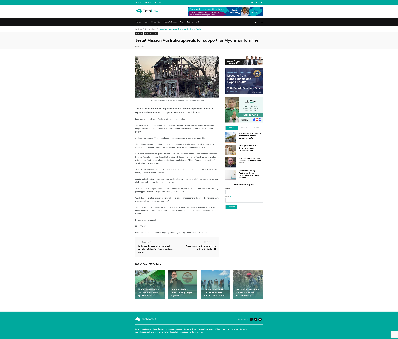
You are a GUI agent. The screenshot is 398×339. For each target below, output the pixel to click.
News (146, 22)
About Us (148, 2)
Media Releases (170, 22)
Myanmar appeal (149, 220)
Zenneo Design (199, 332)
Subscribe (231, 207)
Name (228, 189)
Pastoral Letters (186, 22)
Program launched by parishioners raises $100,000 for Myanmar (214, 292)
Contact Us (157, 2)
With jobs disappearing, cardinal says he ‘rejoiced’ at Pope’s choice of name (155, 249)
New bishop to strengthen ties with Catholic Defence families (250, 160)
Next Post (208, 242)
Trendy (256, 128)
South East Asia (151, 33)
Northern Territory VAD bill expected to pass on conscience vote (250, 135)
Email (228, 197)
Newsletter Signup (190, 329)
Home (138, 22)
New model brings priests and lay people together (181, 292)
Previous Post (147, 242)
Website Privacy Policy (222, 329)
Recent (231, 128)
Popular (244, 128)
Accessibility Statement (205, 329)
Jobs (198, 22)
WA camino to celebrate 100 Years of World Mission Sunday (248, 292)
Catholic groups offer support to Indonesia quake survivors (148, 292)
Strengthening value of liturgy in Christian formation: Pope (248, 148)
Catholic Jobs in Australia (174, 329)
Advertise (139, 2)
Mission (139, 33)
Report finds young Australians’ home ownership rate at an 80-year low (249, 174)
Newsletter (155, 22)
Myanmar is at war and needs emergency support (160, 232)
